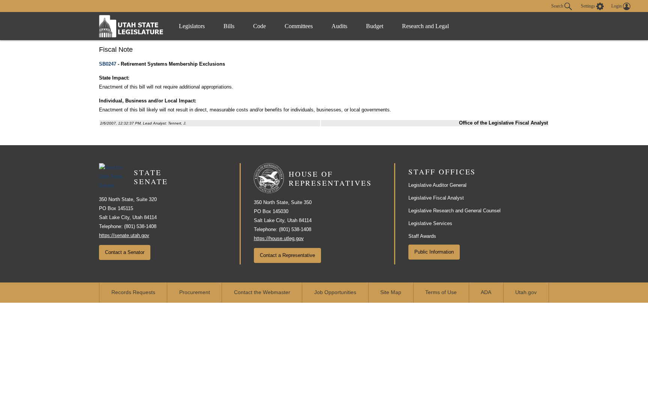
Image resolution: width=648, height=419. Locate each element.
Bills (229, 26)
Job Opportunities (335, 292)
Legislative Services (430, 223)
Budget (374, 26)
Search (557, 5)
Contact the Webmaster (262, 292)
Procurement (194, 292)
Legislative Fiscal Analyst (436, 198)
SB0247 (107, 64)
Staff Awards (422, 236)
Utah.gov (526, 292)
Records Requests (133, 292)
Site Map (390, 292)
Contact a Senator (124, 252)
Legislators (192, 26)
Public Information (434, 252)
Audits (339, 26)
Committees (299, 26)
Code (259, 26)
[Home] (131, 26)
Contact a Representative (287, 255)
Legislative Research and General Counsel (454, 210)
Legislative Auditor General (437, 185)
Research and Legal (425, 26)
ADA (486, 292)
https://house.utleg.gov (279, 238)
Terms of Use (441, 292)
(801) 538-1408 (140, 226)
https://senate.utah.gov (124, 235)
